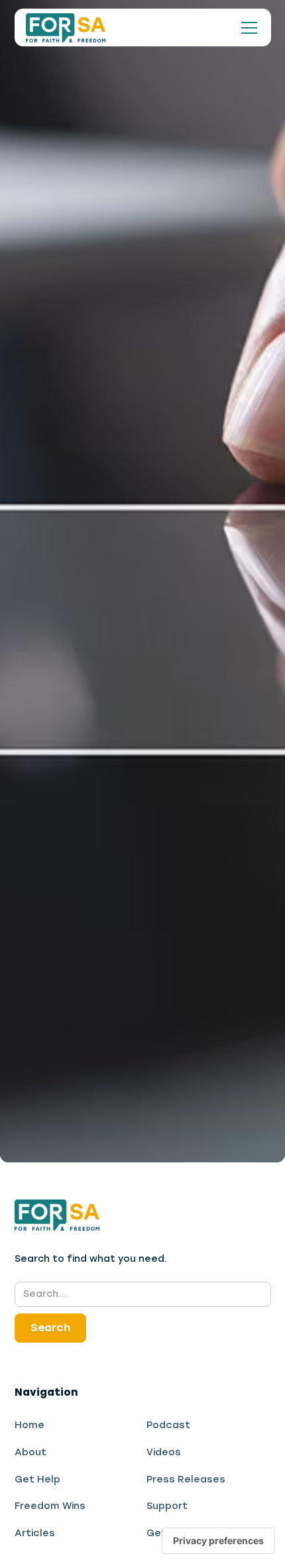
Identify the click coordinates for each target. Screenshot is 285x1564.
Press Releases (185, 1479)
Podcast (168, 1425)
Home (29, 1425)
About (30, 1452)
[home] (65, 27)
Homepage (87, 674)
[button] (246, 28)
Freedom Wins (50, 1506)
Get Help (37, 1479)
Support (167, 1506)
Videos (163, 1452)
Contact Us (193, 674)
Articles (35, 1533)
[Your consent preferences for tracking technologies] (218, 1540)
